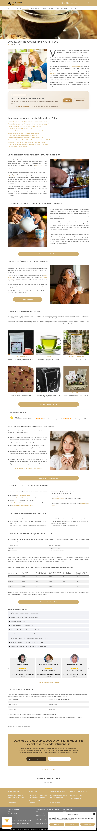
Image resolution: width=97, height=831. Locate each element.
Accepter (57, 824)
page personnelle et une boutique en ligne (22, 505)
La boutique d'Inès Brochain (22, 670)
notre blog (82, 503)
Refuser (72, 824)
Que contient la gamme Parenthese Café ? (20, 128)
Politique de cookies (66, 827)
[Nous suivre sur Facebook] (60, 3)
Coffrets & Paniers (76, 393)
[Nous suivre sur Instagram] (62, 3)
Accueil (19, 8)
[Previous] (3, 24)
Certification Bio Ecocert (76, 795)
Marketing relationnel (75, 66)
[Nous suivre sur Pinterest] (67, 3)
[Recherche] (8, 8)
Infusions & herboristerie (76, 356)
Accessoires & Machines (48, 393)
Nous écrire (28, 820)
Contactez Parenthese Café (48, 602)
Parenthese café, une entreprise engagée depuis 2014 (24, 126)
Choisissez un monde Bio (35, 800)
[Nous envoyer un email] (65, 3)
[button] (94, 814)
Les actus (66, 8)
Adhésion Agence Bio (75, 798)
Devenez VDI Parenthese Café (48, 478)
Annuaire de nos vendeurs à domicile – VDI (18, 823)
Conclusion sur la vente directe (17, 146)
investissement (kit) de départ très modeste (22, 502)
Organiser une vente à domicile (48, 254)
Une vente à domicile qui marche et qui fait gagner (27, 468)
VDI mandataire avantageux (23, 497)
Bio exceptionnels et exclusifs (23, 495)
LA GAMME (43, 8)
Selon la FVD (53, 73)
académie (73, 496)
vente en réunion (39, 165)
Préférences (87, 824)
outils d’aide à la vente (58, 498)
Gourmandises (20, 393)
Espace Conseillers (75, 8)
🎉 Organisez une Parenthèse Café (59, 759)
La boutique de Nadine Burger (48, 670)
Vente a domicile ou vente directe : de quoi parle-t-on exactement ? (28, 122)
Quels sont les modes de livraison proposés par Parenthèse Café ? (28, 144)
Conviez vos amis (34, 8)
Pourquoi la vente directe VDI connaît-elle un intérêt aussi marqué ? (28, 124)
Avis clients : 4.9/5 (74, 802)
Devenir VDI (25, 8)
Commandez (51, 8)
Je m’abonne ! (41, 819)
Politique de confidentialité (76, 827)
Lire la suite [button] (22, 676)
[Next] (93, 24)
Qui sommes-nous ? (28, 299)
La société (59, 8)
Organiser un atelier (80, 100)
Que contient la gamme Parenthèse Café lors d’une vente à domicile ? (29, 140)
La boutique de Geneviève (74, 670)
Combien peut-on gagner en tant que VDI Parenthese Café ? (26, 137)
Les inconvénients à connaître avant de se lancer (22, 135)
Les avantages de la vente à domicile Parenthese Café (24, 133)
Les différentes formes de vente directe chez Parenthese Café (26, 131)
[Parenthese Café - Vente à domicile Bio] (15, 3)
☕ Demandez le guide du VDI (36, 759)
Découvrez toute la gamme (48, 404)
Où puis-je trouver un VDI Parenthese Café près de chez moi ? (27, 142)
